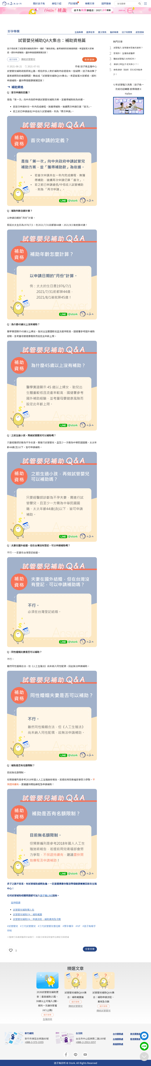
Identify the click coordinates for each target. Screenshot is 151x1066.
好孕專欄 (13, 31)
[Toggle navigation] (145, 3)
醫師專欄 (114, 32)
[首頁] (14, 4)
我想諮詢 (89, 59)
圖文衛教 (102, 32)
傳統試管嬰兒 (28, 59)
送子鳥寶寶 (127, 32)
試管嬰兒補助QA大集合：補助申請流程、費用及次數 (103, 997)
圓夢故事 (90, 32)
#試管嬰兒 (12, 926)
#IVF (78, 926)
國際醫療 (106, 3)
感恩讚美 (140, 32)
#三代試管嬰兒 (28, 926)
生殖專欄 (79, 32)
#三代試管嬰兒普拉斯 (49, 926)
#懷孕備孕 (68, 926)
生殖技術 (47, 1019)
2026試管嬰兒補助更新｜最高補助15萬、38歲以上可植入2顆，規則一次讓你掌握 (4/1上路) (47, 1001)
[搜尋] (139, 3)
